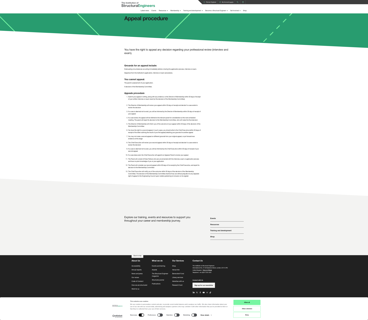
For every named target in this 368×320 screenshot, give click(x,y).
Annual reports (137, 270)
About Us (136, 261)
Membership (174, 10)
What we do (157, 261)
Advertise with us (178, 281)
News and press (137, 273)
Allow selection (247, 308)
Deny (247, 315)
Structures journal (158, 280)
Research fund (177, 285)
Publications (156, 284)
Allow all (247, 302)
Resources (162, 10)
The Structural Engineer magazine (160, 275)
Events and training (158, 266)
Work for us (135, 289)
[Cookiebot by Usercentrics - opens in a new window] (117, 316)
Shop (245, 10)
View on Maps (207, 270)
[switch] (160, 315)
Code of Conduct (137, 281)
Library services (177, 277)
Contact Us (198, 261)
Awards (154, 270)
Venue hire (175, 270)
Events (154, 10)
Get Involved (234, 10)
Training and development (192, 10)
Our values (135, 277)
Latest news (145, 10)
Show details (204, 315)
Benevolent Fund (178, 273)
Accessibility (136, 266)
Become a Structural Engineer (215, 10)
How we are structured (139, 285)
